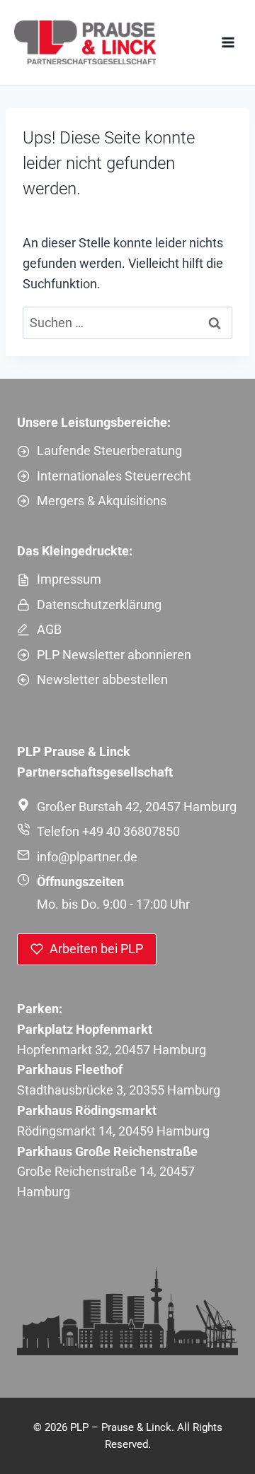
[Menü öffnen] (228, 42)
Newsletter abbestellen (102, 679)
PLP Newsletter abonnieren (114, 654)
